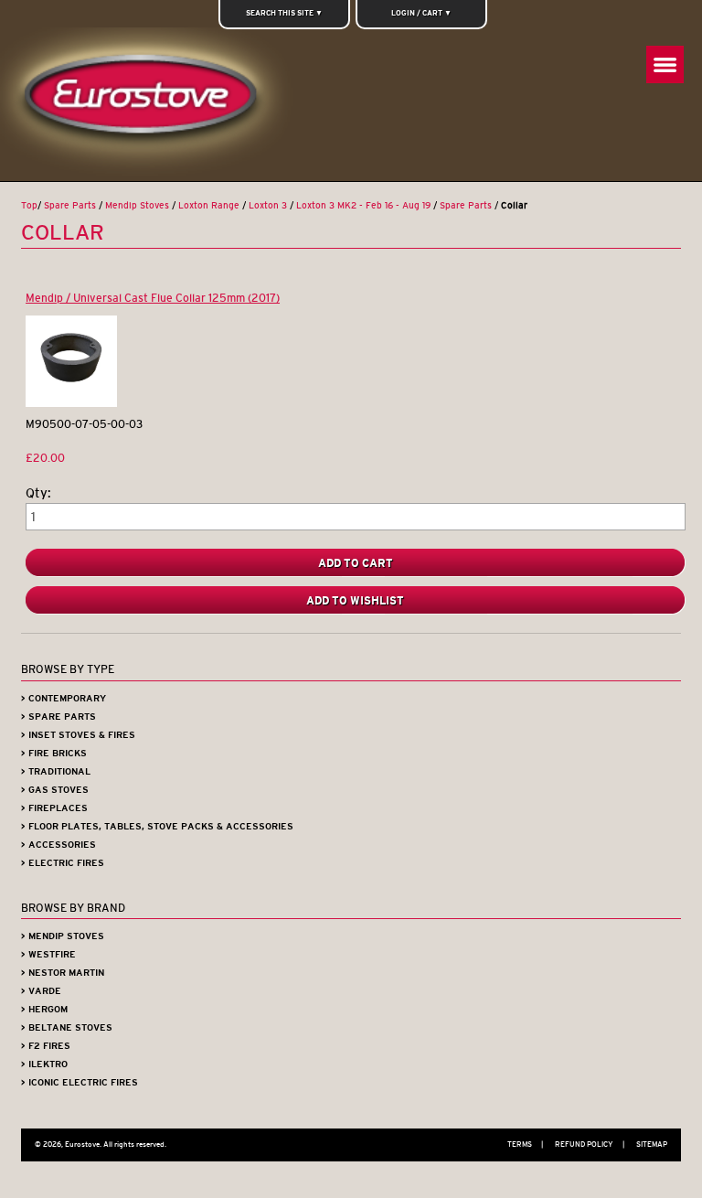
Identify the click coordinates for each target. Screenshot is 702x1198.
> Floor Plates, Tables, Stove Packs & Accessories (157, 826)
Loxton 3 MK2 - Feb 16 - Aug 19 (363, 205)
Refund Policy (589, 1144)
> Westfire (48, 954)
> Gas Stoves (55, 790)
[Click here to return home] (147, 104)
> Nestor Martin (62, 973)
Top (29, 205)
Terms (525, 1144)
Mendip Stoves (137, 205)
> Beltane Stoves (66, 1027)
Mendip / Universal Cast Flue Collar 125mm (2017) (153, 298)
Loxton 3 (268, 205)
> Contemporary (63, 698)
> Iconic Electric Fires (79, 1082)
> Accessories (58, 845)
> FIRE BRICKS (54, 753)
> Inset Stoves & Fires (78, 735)
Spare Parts (70, 205)
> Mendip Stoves (62, 936)
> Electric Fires (62, 863)
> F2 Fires (45, 1046)
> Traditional (55, 771)
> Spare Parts (58, 716)
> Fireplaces (54, 808)
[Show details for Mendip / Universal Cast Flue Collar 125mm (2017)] (71, 403)
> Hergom (44, 1009)
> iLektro (44, 1064)
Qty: (38, 493)
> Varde (41, 991)
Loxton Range (208, 205)
